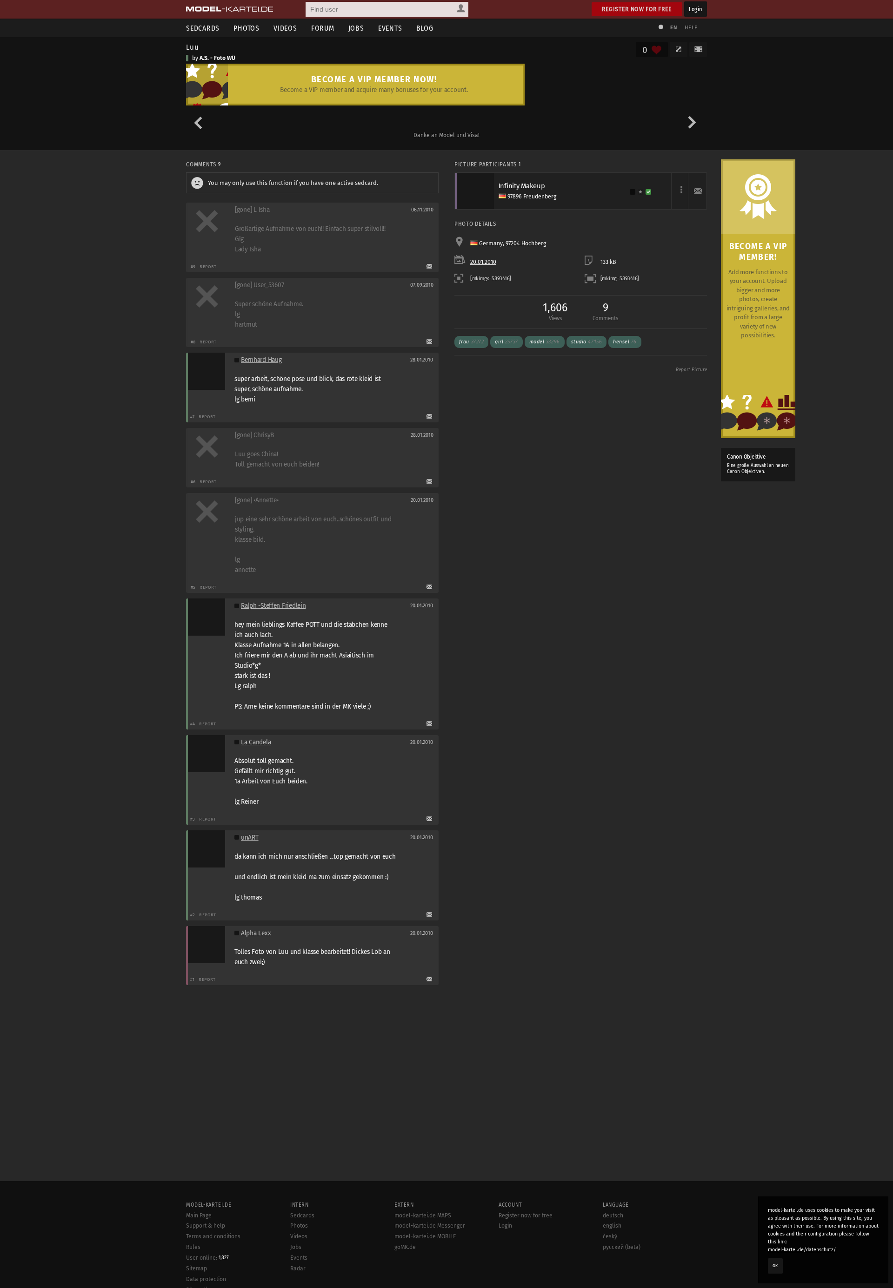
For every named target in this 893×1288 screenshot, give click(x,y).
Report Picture (691, 370)
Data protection (206, 1279)
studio (586, 342)
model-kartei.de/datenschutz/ (802, 1250)
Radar (298, 1268)
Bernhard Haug (261, 360)
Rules (193, 1247)
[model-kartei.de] (229, 9)
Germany (491, 243)
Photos (246, 28)
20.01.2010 (483, 262)
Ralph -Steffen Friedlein (273, 606)
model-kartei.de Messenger (429, 1225)
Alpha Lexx (256, 933)
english (612, 1225)
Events (390, 28)
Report (208, 266)
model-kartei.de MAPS (422, 1215)
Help (691, 28)
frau (471, 342)
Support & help (205, 1225)
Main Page (199, 1215)
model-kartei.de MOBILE (425, 1236)
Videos (285, 28)
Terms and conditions (213, 1236)
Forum (322, 28)
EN (673, 28)
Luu (192, 47)
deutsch (613, 1215)
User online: (207, 1258)
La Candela (256, 742)
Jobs (356, 28)
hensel (625, 342)
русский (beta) (621, 1247)
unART (250, 837)
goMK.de (405, 1247)
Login (695, 9)
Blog (424, 28)
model (544, 342)
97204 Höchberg (526, 243)
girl (506, 342)
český (610, 1236)
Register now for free (637, 9)
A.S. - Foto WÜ (217, 58)
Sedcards (203, 28)
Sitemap (196, 1268)
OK (775, 1265)
